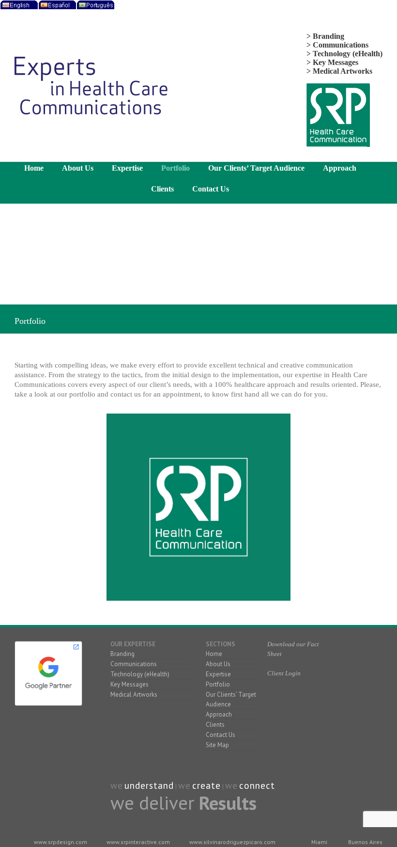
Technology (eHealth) (139, 674)
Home (214, 654)
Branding (122, 654)
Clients (215, 724)
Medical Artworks (133, 694)
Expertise (218, 674)
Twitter (294, 703)
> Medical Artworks (339, 71)
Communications (133, 664)
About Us (218, 664)
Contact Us (220, 735)
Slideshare (286, 703)
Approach (219, 714)
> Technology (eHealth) (344, 53)
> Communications (337, 45)
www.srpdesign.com (60, 842)
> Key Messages (332, 62)
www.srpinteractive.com (138, 842)
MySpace (271, 714)
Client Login (284, 673)
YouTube (279, 703)
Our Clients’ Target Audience (231, 699)
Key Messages (129, 684)
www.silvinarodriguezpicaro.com (232, 842)
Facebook (271, 703)
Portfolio (218, 684)
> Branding (325, 36)
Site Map (217, 745)
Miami (319, 842)
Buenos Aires (365, 842)
